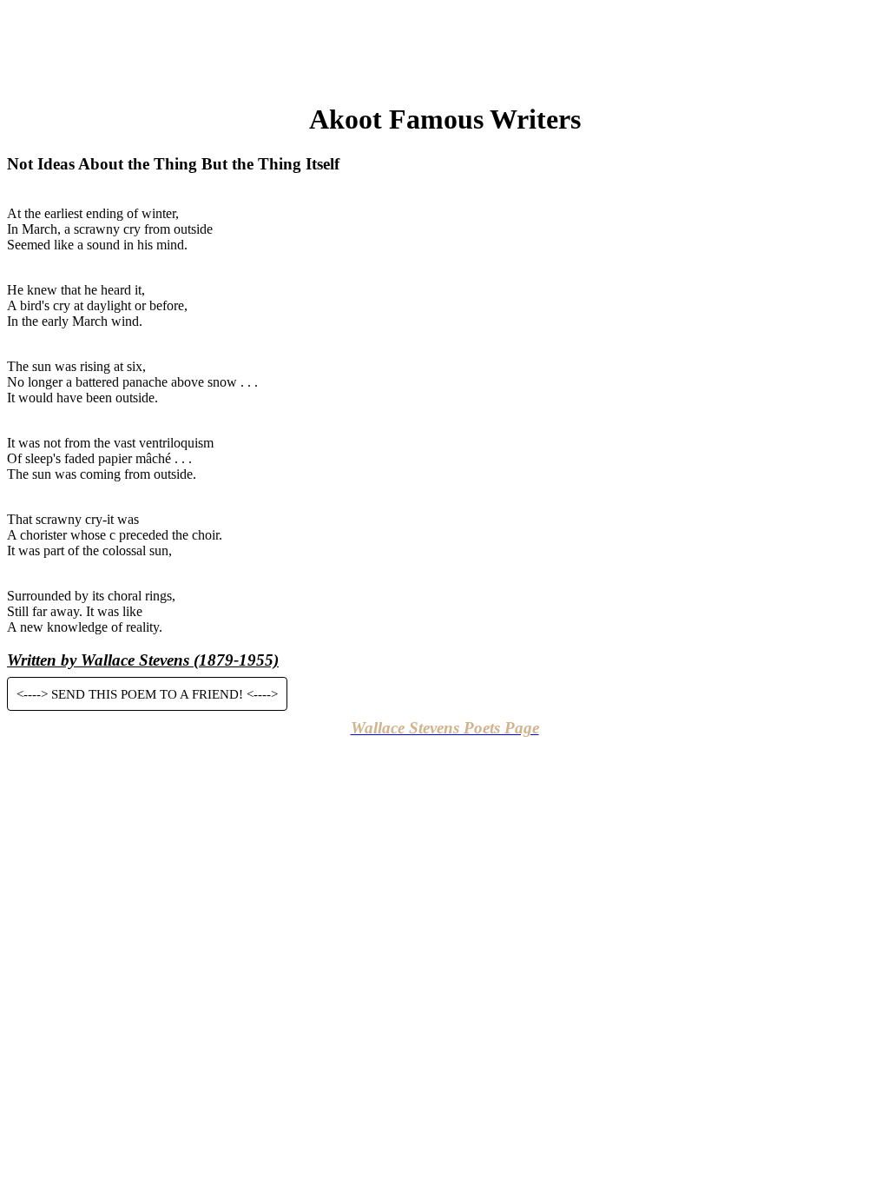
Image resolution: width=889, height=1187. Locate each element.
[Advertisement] (444, 46)
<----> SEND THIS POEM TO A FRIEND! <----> (147, 693)
